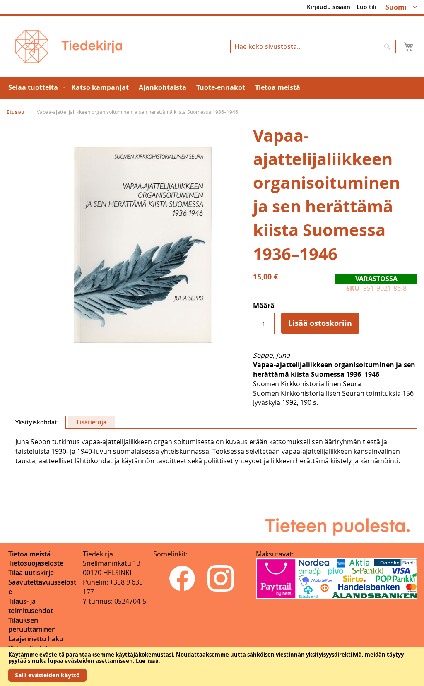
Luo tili (366, 7)
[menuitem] (34, 88)
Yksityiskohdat (36, 422)
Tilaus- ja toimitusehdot (30, 606)
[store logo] (68, 46)
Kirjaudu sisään (328, 7)
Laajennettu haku (35, 638)
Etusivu (15, 112)
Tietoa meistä (29, 553)
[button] (403, 7)
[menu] (212, 88)
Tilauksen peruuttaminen (32, 625)
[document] (212, 667)
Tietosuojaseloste (35, 563)
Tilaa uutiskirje (31, 572)
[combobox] (313, 46)
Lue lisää (147, 660)
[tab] (36, 422)
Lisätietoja (91, 422)
